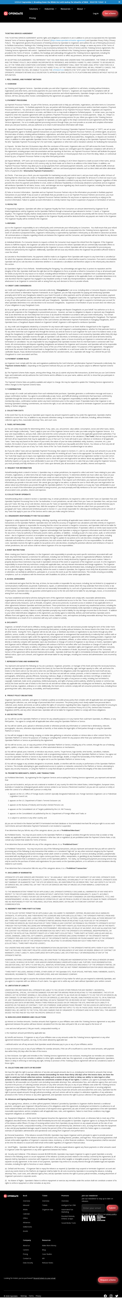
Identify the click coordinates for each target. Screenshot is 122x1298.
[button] (35, 8)
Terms (31, 1296)
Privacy (38, 1296)
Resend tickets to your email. (44, 1278)
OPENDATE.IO (58, 70)
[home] (13, 13)
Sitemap (23, 1296)
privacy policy (111, 1214)
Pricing (32, 18)
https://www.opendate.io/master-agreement (68, 40)
